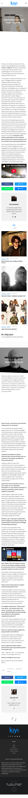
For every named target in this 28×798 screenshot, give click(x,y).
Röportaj (8, 293)
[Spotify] (20, 736)
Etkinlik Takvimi (14, 749)
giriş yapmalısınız (18, 337)
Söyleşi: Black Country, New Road (9, 329)
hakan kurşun (11, 668)
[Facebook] (8, 736)
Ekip (14, 745)
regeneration (19, 668)
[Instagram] (13, 736)
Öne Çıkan (12, 15)
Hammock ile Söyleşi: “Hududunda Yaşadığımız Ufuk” (13, 296)
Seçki (8, 258)
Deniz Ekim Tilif (14, 698)
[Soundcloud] (15, 736)
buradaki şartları (18, 762)
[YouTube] (17, 736)
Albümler (7, 15)
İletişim (14, 753)
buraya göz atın (18, 768)
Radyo (14, 747)
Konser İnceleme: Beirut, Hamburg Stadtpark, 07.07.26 (12, 262)
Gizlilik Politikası (14, 751)
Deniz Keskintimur (14, 204)
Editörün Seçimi (8, 357)
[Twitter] (10, 736)
